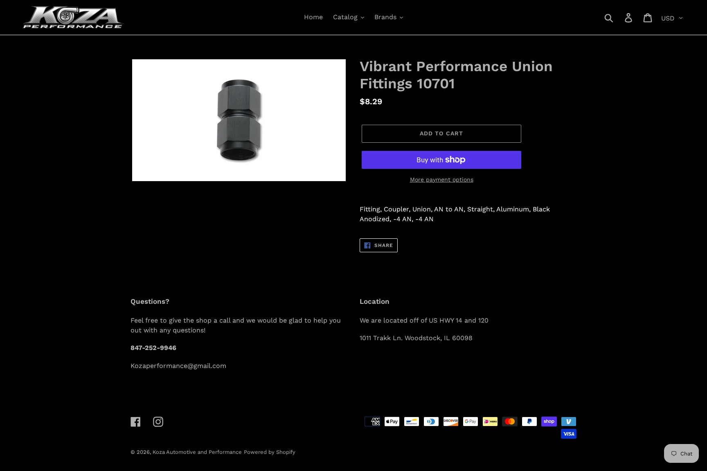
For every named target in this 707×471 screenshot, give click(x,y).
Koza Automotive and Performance (197, 452)
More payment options (441, 179)
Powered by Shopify (269, 452)
